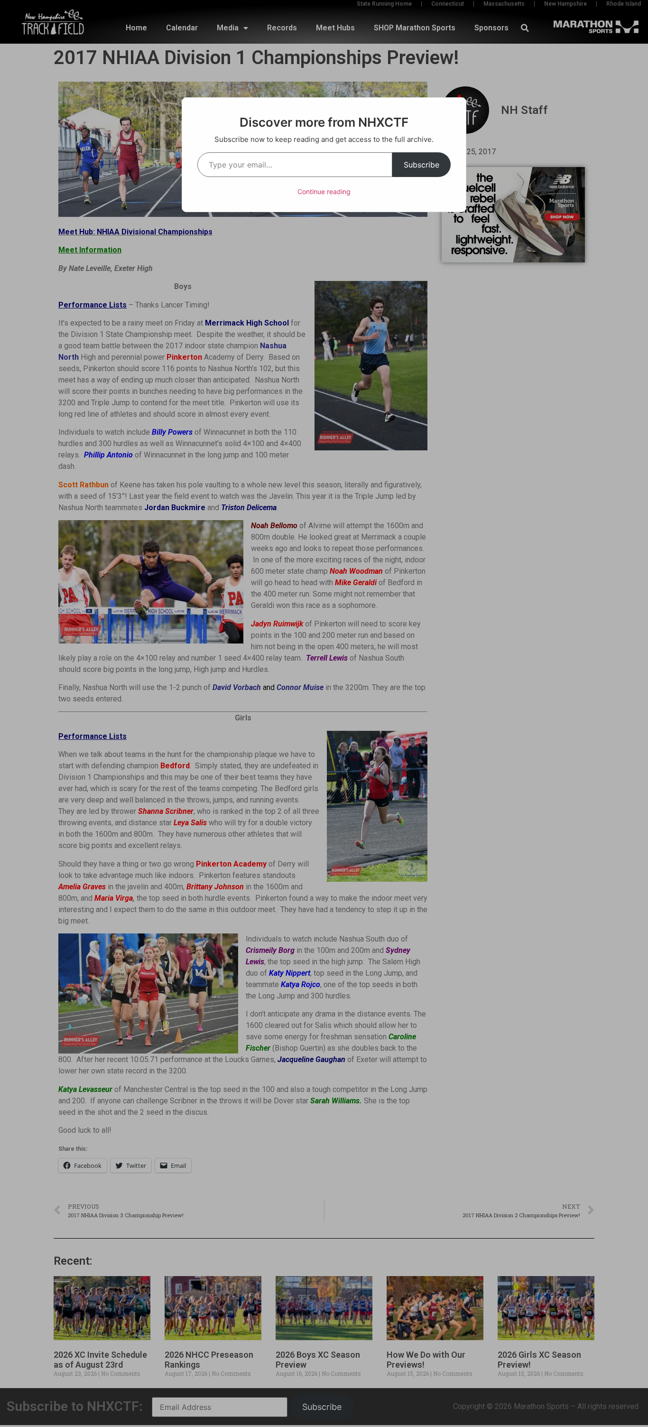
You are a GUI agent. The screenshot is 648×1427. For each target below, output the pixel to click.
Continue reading (324, 191)
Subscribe (421, 164)
